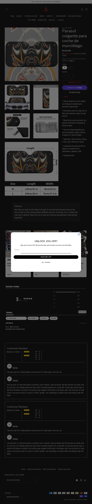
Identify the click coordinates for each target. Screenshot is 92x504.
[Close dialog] (79, 234)
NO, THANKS (46, 262)
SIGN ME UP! (46, 257)
